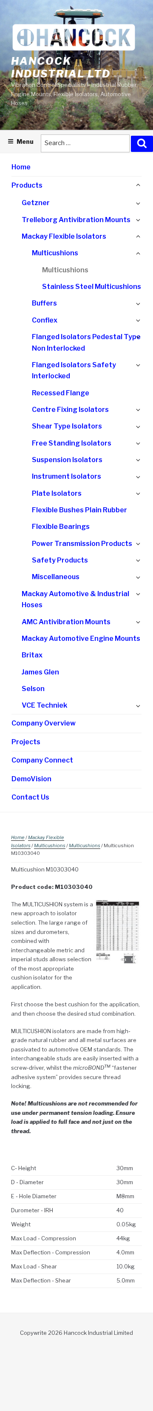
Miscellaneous (55, 577)
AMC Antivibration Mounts (66, 622)
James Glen (40, 672)
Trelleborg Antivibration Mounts (76, 220)
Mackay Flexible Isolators (64, 236)
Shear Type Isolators (67, 426)
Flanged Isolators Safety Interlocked (74, 370)
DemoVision (31, 779)
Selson (33, 689)
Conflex (44, 320)
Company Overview (43, 723)
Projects (25, 742)
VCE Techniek (44, 705)
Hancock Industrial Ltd (60, 67)
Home (21, 167)
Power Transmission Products (82, 544)
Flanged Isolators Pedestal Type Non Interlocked (86, 342)
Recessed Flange (60, 393)
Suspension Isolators (67, 460)
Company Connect (42, 760)
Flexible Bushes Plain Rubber (79, 510)
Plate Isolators (57, 493)
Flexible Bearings (61, 527)
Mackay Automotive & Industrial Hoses (75, 599)
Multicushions (55, 253)
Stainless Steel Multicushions (91, 287)
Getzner (36, 203)
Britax (32, 655)
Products (26, 185)
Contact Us (30, 797)
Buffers (44, 303)
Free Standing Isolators (71, 443)
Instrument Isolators (66, 476)
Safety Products (60, 560)
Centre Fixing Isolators (70, 410)
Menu (25, 141)
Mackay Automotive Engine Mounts (81, 638)
